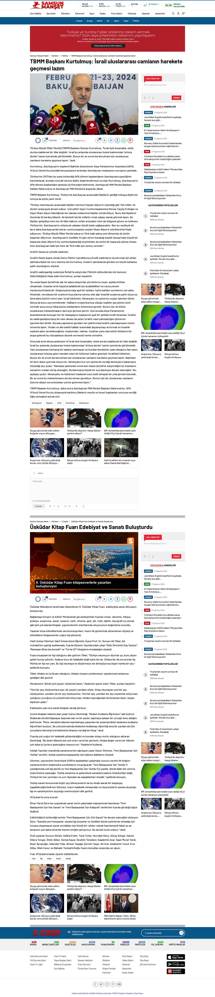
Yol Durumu (157, 943)
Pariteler (140, 943)
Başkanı (49, 403)
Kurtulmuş (70, 403)
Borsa (33, 943)
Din (108, 21)
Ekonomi (79, 13)
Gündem (65, 13)
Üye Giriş (144, 956)
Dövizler (106, 960)
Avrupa (90, 21)
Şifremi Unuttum (148, 964)
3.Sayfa (79, 21)
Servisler (51, 13)
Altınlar (105, 956)
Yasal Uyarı (138, 993)
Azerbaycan (37, 403)
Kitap (49, 858)
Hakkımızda (77, 993)
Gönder (38, 506)
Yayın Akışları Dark (62, 960)
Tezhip (68, 858)
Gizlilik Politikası (96, 993)
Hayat (126, 21)
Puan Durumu (108, 943)
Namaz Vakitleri (50, 943)
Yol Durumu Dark (38, 960)
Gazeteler (160, 13)
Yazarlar (146, 13)
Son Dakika (35, 13)
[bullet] (69, 506)
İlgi (41, 858)
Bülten (99, 21)
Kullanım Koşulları (125, 993)
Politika (136, 21)
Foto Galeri (116, 13)
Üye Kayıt (144, 960)
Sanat (58, 858)
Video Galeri (127, 960)
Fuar (34, 858)
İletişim (86, 993)
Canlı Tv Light (36, 964)
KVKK (115, 993)
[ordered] (65, 506)
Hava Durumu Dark (39, 956)
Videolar (132, 13)
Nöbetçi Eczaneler (63, 964)
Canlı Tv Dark (60, 956)
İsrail (59, 403)
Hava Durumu (88, 943)
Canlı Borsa (83, 956)
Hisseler (124, 943)
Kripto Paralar (177, 943)
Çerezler (107, 993)
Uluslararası (84, 403)
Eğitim (116, 21)
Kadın (103, 13)
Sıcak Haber (128, 972)
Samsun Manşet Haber (39, 56)
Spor (92, 13)
